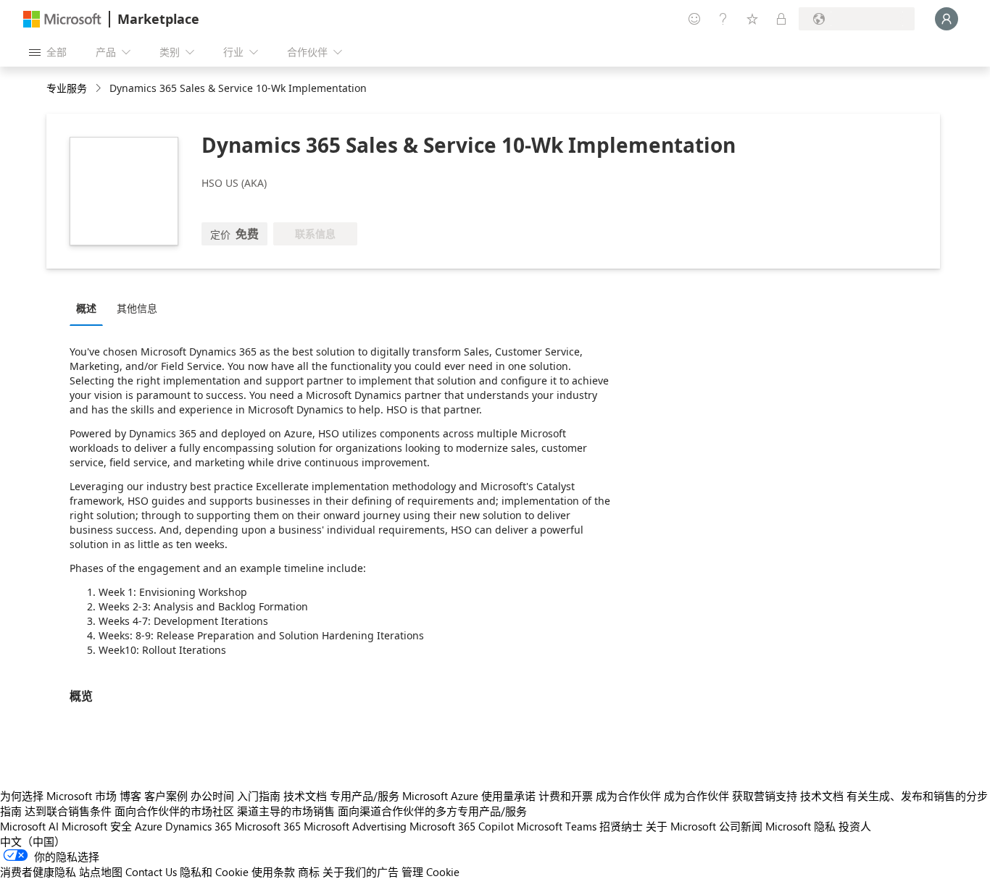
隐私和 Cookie (214, 872)
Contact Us (151, 872)
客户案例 (166, 795)
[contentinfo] (99, 88)
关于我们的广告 (361, 872)
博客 (130, 795)
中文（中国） (32, 841)
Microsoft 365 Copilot (461, 826)
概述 (86, 308)
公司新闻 (740, 826)
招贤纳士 (621, 826)
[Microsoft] (62, 19)
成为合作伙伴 (628, 795)
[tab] (90, 308)
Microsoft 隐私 (800, 826)
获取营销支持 (764, 795)
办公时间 (212, 795)
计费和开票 (565, 795)
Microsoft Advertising (355, 826)
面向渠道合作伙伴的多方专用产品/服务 (432, 811)
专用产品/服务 (364, 795)
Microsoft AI (29, 826)
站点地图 (100, 872)
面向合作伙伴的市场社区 (174, 811)
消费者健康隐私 (38, 872)
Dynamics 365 (198, 826)
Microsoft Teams (556, 826)
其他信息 (137, 308)
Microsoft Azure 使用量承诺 (469, 795)
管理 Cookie (430, 872)
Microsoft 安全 (97, 826)
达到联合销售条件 (68, 811)
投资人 (855, 826)
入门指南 (258, 795)
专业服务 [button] (66, 88)
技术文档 (305, 795)
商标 (309, 872)
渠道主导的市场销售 (286, 811)
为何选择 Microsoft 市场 (58, 795)
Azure (148, 826)
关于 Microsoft (681, 826)
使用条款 (273, 872)
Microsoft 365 (268, 826)
